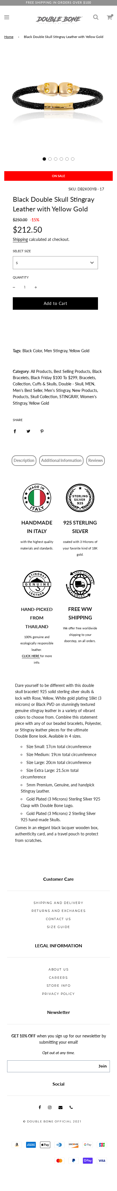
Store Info (59, 986)
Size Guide (58, 927)
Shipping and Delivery (58, 903)
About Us (59, 969)
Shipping (20, 239)
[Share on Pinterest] (42, 431)
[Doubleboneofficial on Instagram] (49, 1107)
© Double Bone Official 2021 (52, 1121)
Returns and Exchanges (59, 911)
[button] (44, 159)
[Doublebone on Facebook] (40, 1107)
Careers (58, 978)
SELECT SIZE (22, 251)
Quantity (21, 277)
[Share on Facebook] (15, 431)
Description (24, 460)
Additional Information (61, 460)
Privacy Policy (58, 994)
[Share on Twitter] (28, 431)
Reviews (95, 460)
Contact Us (58, 919)
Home (8, 37)
